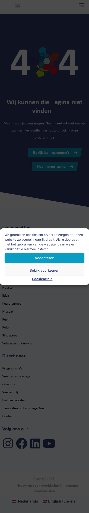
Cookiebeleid (42, 279)
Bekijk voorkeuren (44, 270)
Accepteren (44, 258)
